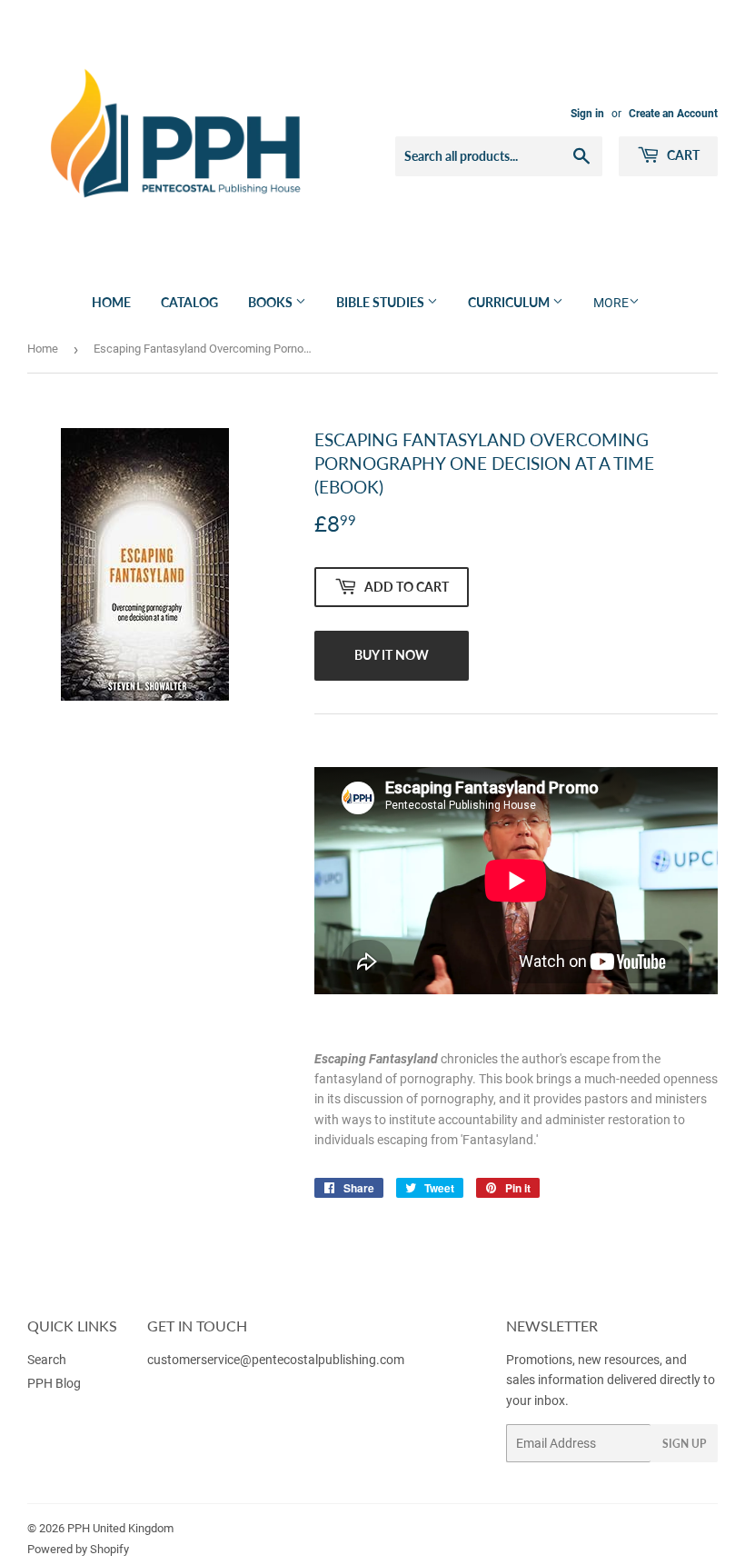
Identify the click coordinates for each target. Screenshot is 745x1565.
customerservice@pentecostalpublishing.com (277, 1359)
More (611, 302)
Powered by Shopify (78, 1549)
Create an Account (673, 113)
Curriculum (510, 302)
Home (111, 302)
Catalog (189, 302)
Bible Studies (381, 302)
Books (271, 302)
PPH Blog (54, 1383)
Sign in (587, 113)
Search (46, 1359)
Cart (682, 155)
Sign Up (684, 1443)
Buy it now (391, 655)
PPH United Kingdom (120, 1528)
